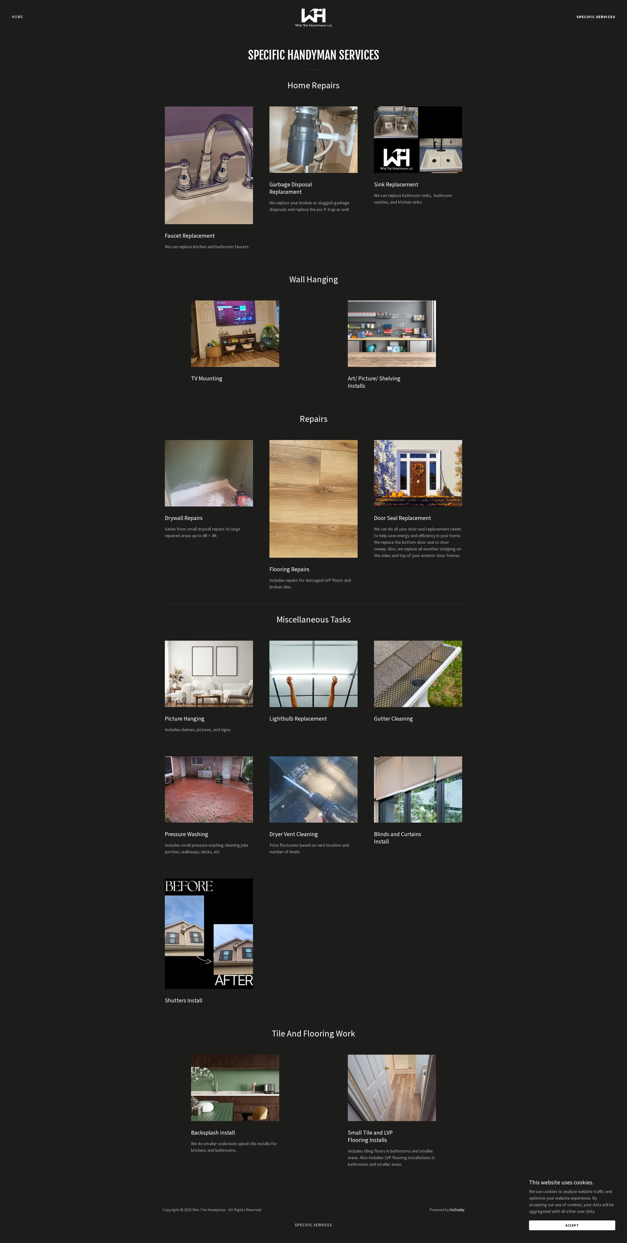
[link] (313, 16)
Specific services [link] (596, 16)
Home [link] (18, 16)
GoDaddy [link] (457, 1209)
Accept (572, 1225)
